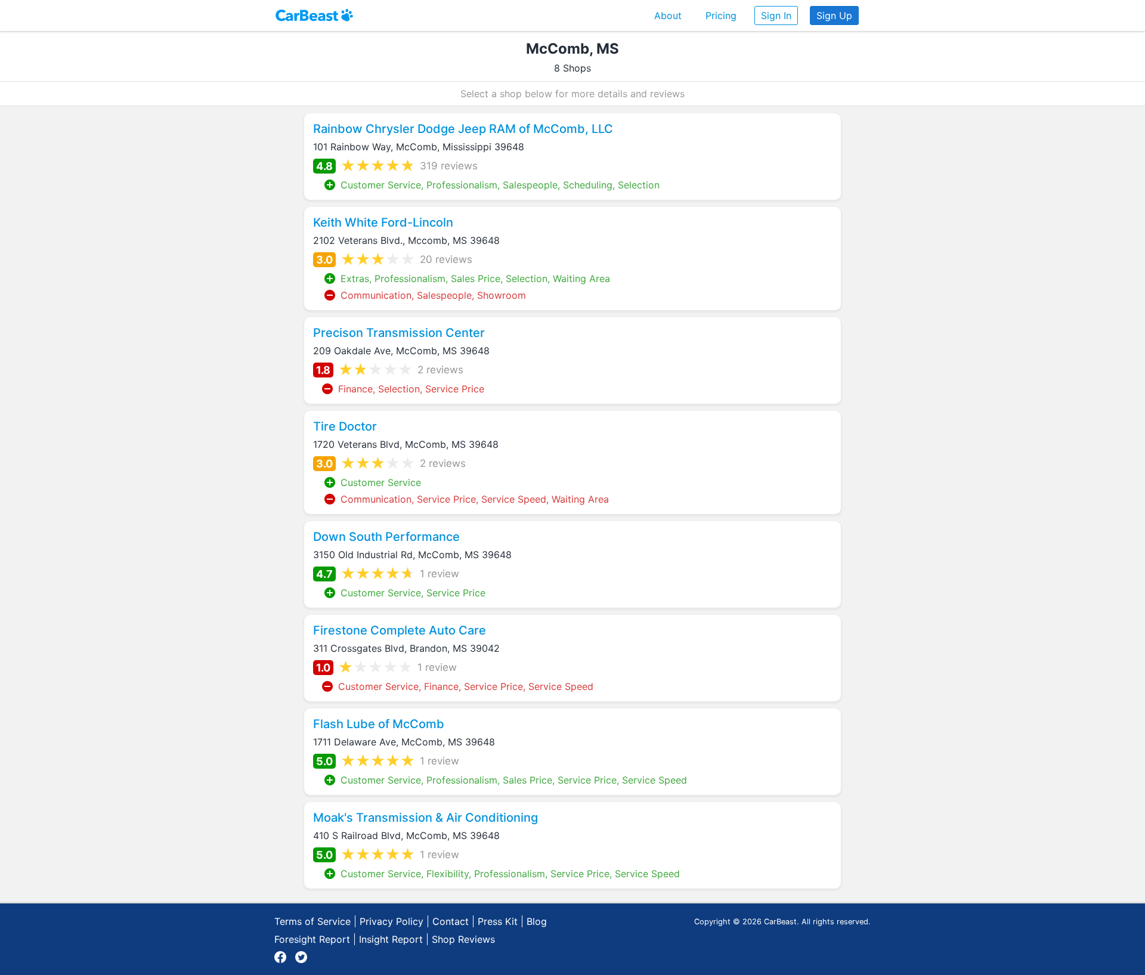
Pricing (720, 15)
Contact (450, 921)
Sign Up (834, 15)
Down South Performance (386, 537)
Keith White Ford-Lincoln (383, 222)
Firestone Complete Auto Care (399, 630)
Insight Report (391, 939)
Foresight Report (312, 939)
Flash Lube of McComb (378, 724)
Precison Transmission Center (399, 333)
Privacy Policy (391, 921)
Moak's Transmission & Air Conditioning (425, 817)
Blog (537, 921)
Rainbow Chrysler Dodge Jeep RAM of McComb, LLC (463, 129)
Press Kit (498, 921)
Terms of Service (312, 921)
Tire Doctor (345, 426)
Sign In (776, 15)
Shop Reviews (463, 939)
